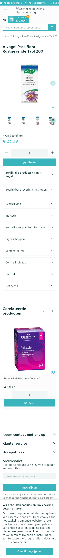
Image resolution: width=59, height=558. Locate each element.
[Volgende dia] (52, 311)
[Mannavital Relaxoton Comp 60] (29, 348)
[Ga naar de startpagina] (32, 10)
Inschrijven (29, 487)
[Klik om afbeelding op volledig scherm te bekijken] (29, 83)
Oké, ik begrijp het (29, 551)
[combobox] (25, 27)
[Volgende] (53, 83)
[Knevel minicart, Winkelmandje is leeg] (11, 19)
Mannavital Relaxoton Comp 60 (22, 378)
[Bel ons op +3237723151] (4, 19)
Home (6, 36)
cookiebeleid (19, 542)
